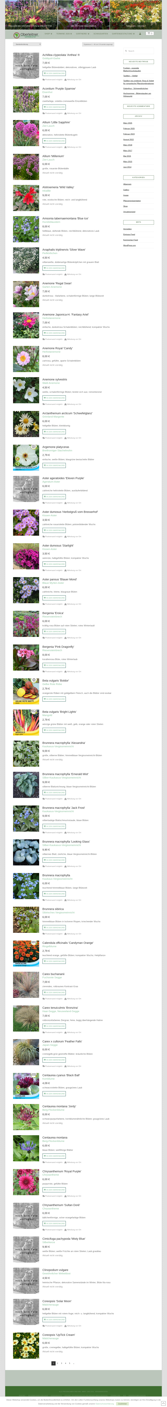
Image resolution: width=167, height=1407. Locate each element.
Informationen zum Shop (38, 1395)
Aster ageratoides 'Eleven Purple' (63, 480)
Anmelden (127, 229)
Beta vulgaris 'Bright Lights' (59, 713)
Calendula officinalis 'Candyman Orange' (67, 944)
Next (156, 15)
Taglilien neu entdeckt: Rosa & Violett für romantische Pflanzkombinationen (138, 82)
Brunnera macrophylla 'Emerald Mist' (65, 775)
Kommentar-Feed (130, 240)
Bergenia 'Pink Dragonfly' (58, 648)
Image (126, 195)
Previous (10, 15)
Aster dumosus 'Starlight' (58, 547)
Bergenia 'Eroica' (53, 614)
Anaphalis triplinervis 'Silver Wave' (63, 251)
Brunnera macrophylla (57, 877)
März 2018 (127, 145)
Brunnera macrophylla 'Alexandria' (63, 744)
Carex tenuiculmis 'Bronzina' (60, 1009)
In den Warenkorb (55, 73)
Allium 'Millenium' (53, 157)
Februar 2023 (129, 134)
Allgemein (127, 184)
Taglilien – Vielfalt (130, 76)
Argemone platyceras (57, 448)
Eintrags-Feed (129, 234)
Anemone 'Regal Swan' (57, 285)
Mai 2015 (127, 156)
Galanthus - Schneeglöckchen (135, 88)
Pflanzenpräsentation (132, 201)
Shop (125, 206)
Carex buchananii (53, 975)
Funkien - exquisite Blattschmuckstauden (132, 69)
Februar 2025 (129, 128)
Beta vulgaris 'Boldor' (55, 682)
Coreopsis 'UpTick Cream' (58, 1336)
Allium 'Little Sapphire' (56, 124)
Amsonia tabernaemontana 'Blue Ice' (65, 220)
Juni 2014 (127, 167)
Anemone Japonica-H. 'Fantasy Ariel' (65, 316)
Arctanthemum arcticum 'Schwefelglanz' (67, 415)
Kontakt (22, 1395)
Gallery (126, 190)
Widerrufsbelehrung (137, 1395)
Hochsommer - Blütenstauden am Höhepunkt (137, 94)
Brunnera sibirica (58, 910)
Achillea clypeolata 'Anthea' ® (61, 56)
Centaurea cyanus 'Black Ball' (61, 1077)
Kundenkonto (56, 1395)
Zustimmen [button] (122, 1404)
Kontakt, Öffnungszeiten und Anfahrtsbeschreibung (86, 1395)
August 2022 (128, 139)
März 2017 (127, 151)
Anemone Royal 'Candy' (57, 350)
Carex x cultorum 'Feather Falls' (62, 1043)
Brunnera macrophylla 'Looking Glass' (66, 843)
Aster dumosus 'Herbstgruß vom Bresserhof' (70, 513)
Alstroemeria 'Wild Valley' (58, 189)
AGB (124, 1395)
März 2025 (127, 123)
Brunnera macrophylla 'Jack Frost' (63, 809)
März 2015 (127, 161)
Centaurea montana (54, 1139)
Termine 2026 (115, 1395)
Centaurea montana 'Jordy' (59, 1108)
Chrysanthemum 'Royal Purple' (61, 1173)
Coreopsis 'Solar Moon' (56, 1303)
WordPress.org (129, 245)
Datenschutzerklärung (105, 1404)
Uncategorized (129, 212)
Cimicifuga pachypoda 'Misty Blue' (63, 1240)
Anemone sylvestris (54, 381)
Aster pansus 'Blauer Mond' (59, 581)
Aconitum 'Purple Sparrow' (59, 90)
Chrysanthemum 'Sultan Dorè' (61, 1206)
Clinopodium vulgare (56, 1271)
